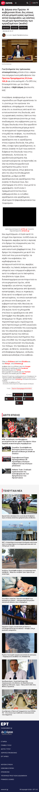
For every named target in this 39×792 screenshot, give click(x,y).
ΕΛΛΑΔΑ (15, 27)
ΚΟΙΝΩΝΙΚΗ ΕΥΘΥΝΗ (7, 768)
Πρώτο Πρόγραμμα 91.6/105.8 (21, 388)
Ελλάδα (25, 361)
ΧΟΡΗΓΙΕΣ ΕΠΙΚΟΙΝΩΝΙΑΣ (9, 753)
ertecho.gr (25, 231)
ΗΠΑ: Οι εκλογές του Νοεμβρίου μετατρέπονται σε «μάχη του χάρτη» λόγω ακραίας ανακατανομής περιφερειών (19, 441)
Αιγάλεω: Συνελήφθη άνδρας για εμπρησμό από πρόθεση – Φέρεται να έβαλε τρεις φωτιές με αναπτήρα (19, 572)
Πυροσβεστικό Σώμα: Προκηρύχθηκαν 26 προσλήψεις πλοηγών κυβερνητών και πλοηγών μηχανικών (22, 461)
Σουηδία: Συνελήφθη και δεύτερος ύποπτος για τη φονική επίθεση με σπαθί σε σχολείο (23, 450)
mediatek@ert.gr (6, 728)
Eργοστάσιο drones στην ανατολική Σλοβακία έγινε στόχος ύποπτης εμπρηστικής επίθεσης (18, 517)
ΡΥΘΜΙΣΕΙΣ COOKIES (7, 779)
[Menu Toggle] (15, 3)
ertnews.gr (19, 379)
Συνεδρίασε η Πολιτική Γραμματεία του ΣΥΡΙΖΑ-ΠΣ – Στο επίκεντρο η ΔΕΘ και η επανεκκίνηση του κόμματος (19, 713)
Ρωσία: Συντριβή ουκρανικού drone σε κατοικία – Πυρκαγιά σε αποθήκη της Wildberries (19, 656)
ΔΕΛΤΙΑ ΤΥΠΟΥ (5, 749)
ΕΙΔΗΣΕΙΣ (6, 27)
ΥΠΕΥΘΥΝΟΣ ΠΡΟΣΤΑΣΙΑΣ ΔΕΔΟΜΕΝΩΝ (14, 776)
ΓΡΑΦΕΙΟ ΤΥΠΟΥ (6, 745)
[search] (27, 3)
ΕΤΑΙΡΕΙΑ (4, 741)
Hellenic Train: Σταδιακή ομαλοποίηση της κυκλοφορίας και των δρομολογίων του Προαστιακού (21, 474)
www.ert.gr (4, 789)
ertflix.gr (24, 229)
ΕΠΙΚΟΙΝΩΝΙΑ (5, 772)
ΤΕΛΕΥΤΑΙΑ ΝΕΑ (12, 490)
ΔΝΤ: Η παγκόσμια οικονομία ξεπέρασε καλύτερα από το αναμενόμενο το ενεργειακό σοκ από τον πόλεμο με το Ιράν (19, 544)
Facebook (24, 368)
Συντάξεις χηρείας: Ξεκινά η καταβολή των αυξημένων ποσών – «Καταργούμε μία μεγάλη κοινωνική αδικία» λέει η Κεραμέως (18, 600)
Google (27, 366)
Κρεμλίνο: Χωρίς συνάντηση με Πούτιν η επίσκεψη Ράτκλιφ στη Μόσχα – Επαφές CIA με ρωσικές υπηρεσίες (18, 628)
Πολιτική (23, 27)
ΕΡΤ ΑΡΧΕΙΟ (4, 756)
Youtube (27, 372)
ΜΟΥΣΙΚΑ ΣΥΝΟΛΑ (7, 764)
